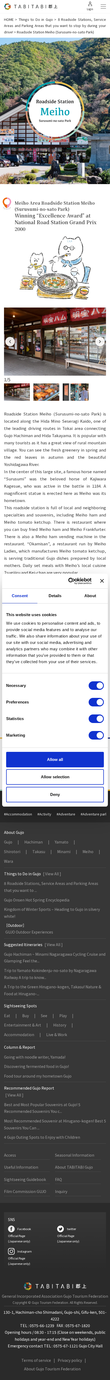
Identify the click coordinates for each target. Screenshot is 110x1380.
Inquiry (61, 1191)
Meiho (87, 851)
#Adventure (66, 814)
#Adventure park (94, 814)
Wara (8, 861)
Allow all (55, 759)
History (59, 1025)
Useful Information (21, 1167)
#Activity (44, 814)
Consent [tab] (20, 595)
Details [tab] (55, 595)
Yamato (61, 842)
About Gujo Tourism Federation (52, 1368)
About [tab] (90, 595)
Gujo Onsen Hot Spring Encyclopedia (36, 900)
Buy (25, 1015)
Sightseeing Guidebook (25, 1179)
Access (10, 1155)
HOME (9, 19)
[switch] (96, 702)
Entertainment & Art (22, 1025)
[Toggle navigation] (103, 6)
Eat (7, 1015)
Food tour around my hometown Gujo (38, 1076)
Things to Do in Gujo (36, 19)
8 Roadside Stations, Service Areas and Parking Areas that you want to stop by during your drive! (55, 25)
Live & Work (56, 1034)
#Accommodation (18, 814)
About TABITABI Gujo (74, 1167)
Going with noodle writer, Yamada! (34, 1057)
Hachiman (33, 842)
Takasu (38, 851)
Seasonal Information (74, 1155)
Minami (63, 851)
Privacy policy (70, 1360)
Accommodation (19, 1034)
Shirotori (12, 851)
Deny (55, 794)
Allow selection (55, 777)
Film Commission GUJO (25, 1191)
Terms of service (36, 1360)
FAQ (58, 1179)
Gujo (8, 842)
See (44, 1015)
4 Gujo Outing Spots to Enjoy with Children (42, 1137)
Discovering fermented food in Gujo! (36, 1066)
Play (63, 1015)
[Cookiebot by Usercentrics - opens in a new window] (69, 581)
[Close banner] (102, 581)
